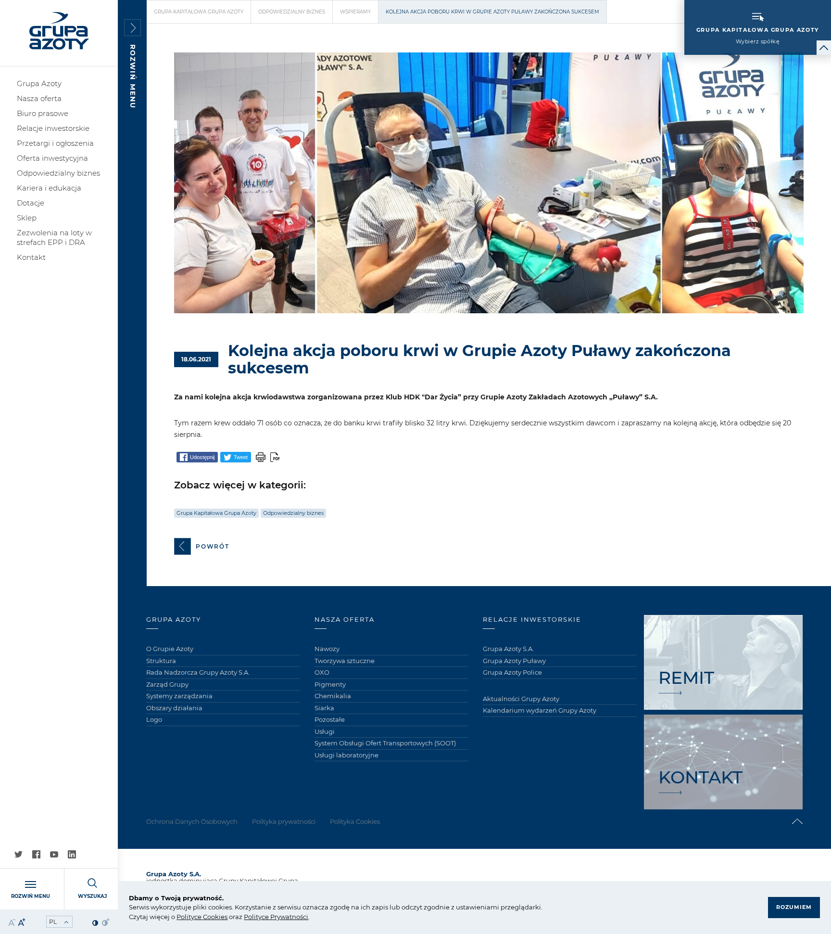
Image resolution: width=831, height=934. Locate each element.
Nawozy (327, 649)
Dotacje (30, 202)
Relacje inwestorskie (53, 128)
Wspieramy (355, 12)
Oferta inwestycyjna (52, 158)
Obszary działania (174, 708)
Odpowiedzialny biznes (58, 173)
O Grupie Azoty (169, 649)
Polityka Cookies (355, 821)
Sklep (27, 217)
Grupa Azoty (39, 83)
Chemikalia (333, 696)
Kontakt (31, 257)
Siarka (324, 708)
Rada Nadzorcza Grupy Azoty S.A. (198, 672)
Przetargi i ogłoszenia (55, 143)
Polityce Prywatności (276, 917)
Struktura (161, 661)
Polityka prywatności (283, 821)
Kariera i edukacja (49, 187)
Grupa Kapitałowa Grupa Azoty (198, 12)
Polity (185, 917)
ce (197, 917)
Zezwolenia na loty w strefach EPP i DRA (54, 237)
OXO (322, 672)
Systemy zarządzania (179, 696)
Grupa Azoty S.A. (508, 649)
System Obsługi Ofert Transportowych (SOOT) (385, 743)
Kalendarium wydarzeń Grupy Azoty (539, 710)
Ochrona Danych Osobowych (192, 821)
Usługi (325, 731)
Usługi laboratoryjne (346, 755)
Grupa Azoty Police (512, 672)
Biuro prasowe (42, 113)
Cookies (214, 917)
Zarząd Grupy (167, 684)
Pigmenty (330, 684)
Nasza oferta (39, 98)
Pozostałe (330, 719)
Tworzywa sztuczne (345, 661)
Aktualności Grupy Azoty (521, 699)
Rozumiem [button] (794, 907)
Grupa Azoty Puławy (514, 661)
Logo (154, 719)
